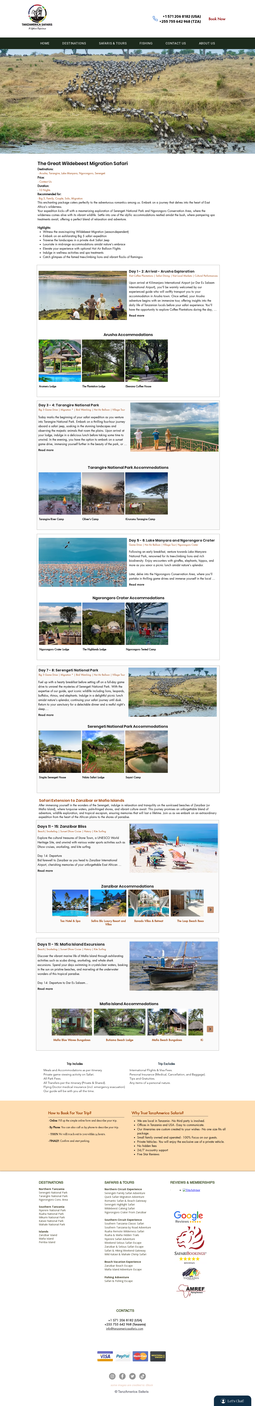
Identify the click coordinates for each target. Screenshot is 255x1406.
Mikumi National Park (52, 1217)
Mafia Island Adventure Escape (123, 1269)
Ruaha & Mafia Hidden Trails (122, 1235)
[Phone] (155, 18)
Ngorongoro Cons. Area (53, 1199)
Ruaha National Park (51, 1214)
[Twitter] (132, 1376)
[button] (74, 43)
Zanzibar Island (48, 1235)
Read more (136, 315)
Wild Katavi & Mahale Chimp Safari (125, 1254)
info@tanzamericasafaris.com (124, 1329)
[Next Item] (210, 910)
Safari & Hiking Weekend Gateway (125, 1250)
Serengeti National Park (53, 1190)
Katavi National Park (51, 1221)
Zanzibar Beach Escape (119, 1265)
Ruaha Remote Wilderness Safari (124, 1231)
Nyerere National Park (52, 1210)
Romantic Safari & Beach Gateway (125, 1200)
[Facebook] (122, 1376)
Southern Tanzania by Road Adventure (128, 1227)
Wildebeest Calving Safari (120, 1208)
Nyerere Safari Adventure (120, 1239)
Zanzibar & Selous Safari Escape (124, 1246)
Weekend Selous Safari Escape (123, 1242)
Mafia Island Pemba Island (47, 1240)
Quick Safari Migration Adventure (124, 1197)
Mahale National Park (52, 1224)
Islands (43, 1231)
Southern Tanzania (51, 1206)
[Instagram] (112, 1376)
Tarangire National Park (53, 1196)
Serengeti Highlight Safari (120, 1204)
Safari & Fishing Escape (119, 1281)
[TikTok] (142, 1376)
